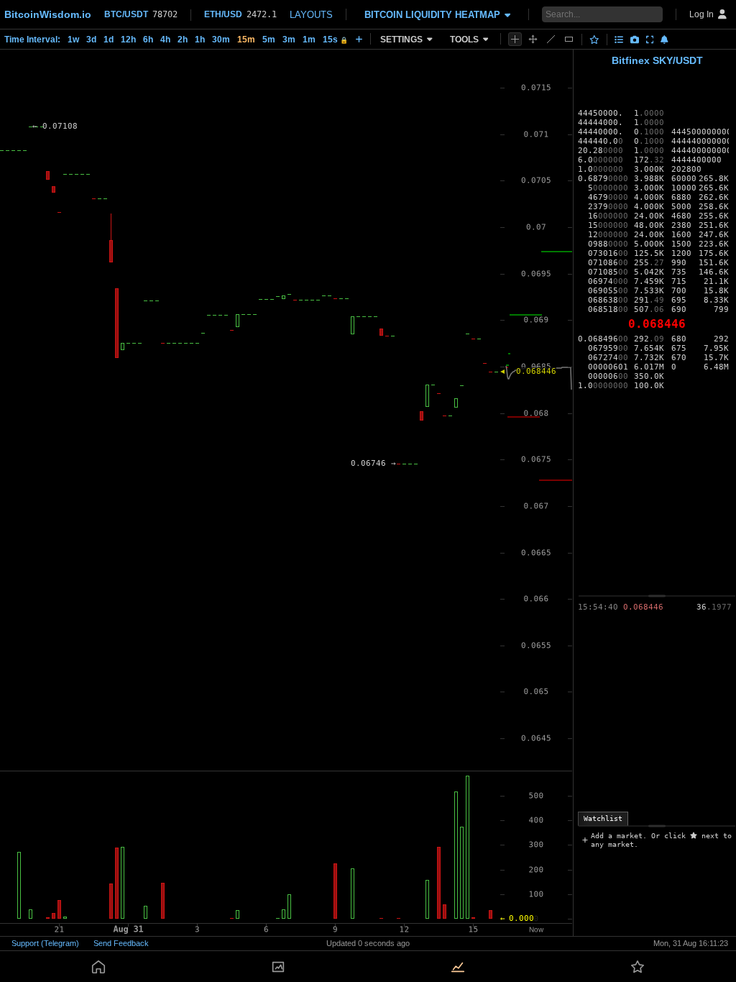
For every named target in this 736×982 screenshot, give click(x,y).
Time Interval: (32, 40)
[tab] (603, 819)
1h (200, 40)
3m (288, 40)
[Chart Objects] (619, 39)
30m (221, 40)
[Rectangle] (569, 39)
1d (109, 40)
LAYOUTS (311, 14)
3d (91, 40)
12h (128, 40)
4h (165, 40)
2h (183, 40)
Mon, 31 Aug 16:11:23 (690, 943)
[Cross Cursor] (515, 39)
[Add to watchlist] (594, 39)
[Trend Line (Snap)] (551, 39)
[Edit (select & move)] (533, 39)
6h (148, 40)
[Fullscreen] (650, 39)
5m (268, 40)
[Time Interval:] (359, 38)
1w (73, 40)
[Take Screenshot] (634, 39)
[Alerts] (664, 39)
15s (335, 40)
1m (309, 40)
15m (246, 40)
